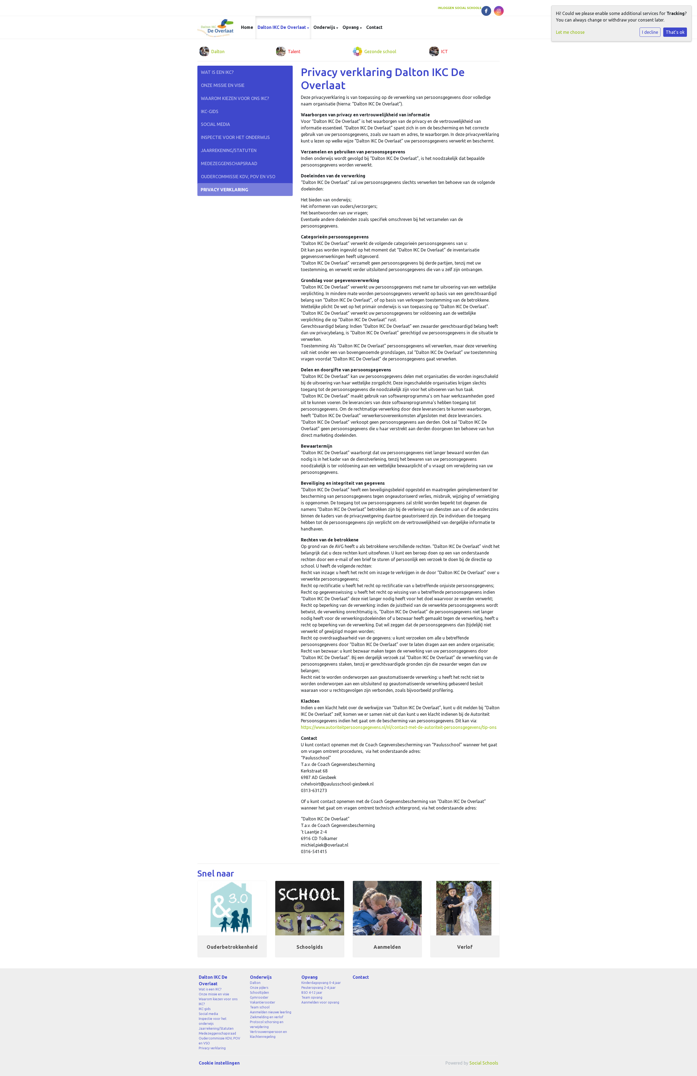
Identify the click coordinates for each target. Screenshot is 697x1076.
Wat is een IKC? (217, 72)
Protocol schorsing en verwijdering (266, 1024)
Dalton (255, 982)
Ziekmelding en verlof (266, 1017)
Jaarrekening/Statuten (228, 150)
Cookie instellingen (219, 1062)
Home (247, 27)
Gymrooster (259, 997)
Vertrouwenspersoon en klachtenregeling (268, 1034)
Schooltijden (259, 992)
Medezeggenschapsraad (229, 163)
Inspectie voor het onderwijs (235, 137)
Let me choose (570, 32)
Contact (374, 27)
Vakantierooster (262, 1002)
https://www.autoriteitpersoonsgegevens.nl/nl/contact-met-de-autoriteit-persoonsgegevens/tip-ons (399, 727)
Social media (215, 124)
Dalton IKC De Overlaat (282, 27)
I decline (650, 32)
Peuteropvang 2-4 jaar (318, 987)
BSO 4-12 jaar (311, 992)
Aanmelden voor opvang (320, 1002)
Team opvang (311, 997)
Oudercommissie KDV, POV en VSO (238, 176)
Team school (260, 1007)
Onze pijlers (259, 987)
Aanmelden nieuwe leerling (270, 1012)
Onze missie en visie (222, 85)
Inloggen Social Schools (459, 8)
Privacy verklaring (224, 189)
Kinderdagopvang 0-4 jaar (321, 982)
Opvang (351, 27)
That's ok (675, 32)
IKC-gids (209, 111)
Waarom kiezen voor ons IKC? (235, 98)
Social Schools (483, 1062)
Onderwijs (324, 27)
